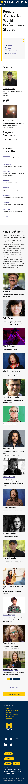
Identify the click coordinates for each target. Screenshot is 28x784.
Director (10, 45)
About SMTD (9, 708)
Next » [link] (17, 679)
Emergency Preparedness (12, 714)
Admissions (9, 758)
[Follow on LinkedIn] (6, 744)
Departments (9, 712)
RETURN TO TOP (14, 687)
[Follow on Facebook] (18, 739)
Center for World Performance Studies (14, 694)
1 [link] (8, 679)
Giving (8, 763)
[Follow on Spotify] (12, 744)
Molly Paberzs (9, 120)
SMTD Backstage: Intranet (12, 710)
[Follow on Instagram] (6, 739)
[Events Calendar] (22, 2)
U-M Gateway (9, 718)
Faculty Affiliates (12, 53)
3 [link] (13, 679)
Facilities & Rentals (10, 716)
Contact (8, 753)
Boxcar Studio (19, 780)
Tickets (16, 763)
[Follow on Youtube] (12, 739)
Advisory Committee (13, 51)
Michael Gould (9, 89)
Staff (9, 48)
